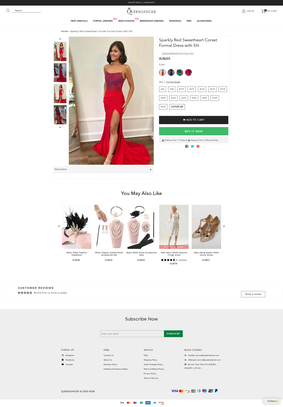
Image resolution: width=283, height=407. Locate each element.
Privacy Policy (150, 373)
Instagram (69, 355)
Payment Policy (110, 364)
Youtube (69, 364)
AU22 (173, 98)
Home (64, 31)
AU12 (191, 89)
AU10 (181, 89)
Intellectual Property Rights (116, 369)
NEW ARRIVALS (79, 21)
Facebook (69, 360)
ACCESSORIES (204, 21)
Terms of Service (151, 378)
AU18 (222, 89)
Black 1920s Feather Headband (76, 253)
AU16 (212, 89)
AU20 (163, 98)
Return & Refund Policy (154, 369)
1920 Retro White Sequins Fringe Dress (174, 253)
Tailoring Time (170, 140)
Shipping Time (197, 140)
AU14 (202, 89)
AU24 (183, 98)
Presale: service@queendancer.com (203, 355)
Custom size (177, 107)
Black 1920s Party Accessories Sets (141, 253)
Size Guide (175, 82)
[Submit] (8, 9)
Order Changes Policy (153, 364)
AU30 (214, 98)
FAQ (146, 355)
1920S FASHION (126, 20)
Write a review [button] (253, 294)
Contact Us (108, 355)
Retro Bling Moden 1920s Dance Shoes (206, 253)
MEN (189, 21)
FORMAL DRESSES (103, 20)
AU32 (163, 107)
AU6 (162, 89)
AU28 (204, 98)
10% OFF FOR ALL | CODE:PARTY (141, 2)
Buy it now (194, 131)
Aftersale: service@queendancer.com (204, 360)
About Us (108, 360)
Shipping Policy (150, 360)
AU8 (172, 89)
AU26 (194, 98)
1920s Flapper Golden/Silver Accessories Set (109, 253)
